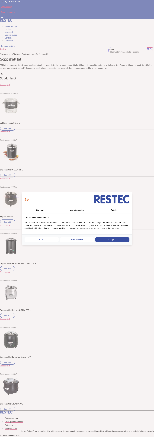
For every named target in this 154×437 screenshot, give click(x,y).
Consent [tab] (40, 210)
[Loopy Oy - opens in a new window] (27, 200)
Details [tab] (114, 210)
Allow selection (77, 240)
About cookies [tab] (77, 210)
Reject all (41, 240)
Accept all (112, 240)
